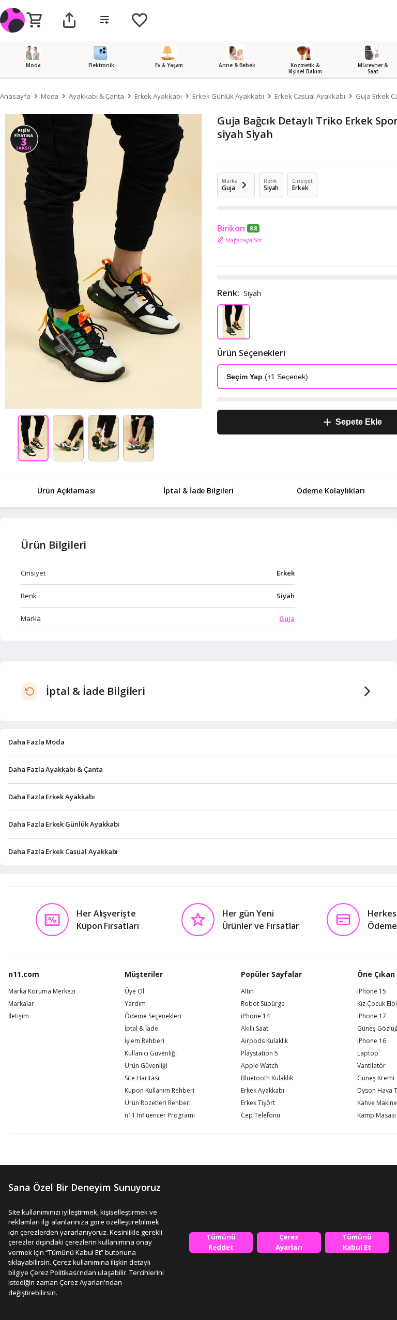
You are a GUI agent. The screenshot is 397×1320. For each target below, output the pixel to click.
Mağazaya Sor (244, 240)
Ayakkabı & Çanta (96, 96)
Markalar (21, 1004)
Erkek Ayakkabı (158, 96)
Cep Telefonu (260, 1115)
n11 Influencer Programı (160, 1115)
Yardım (135, 1004)
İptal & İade (141, 1028)
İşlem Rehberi (144, 1041)
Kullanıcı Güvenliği (151, 1053)
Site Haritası (142, 1078)
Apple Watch (259, 1066)
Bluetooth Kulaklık (267, 1078)
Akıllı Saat (254, 1028)
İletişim (18, 1016)
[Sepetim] (34, 20)
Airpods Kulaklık (264, 1041)
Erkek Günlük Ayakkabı (228, 96)
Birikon (231, 228)
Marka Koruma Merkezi (41, 991)
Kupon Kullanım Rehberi (159, 1090)
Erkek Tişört (258, 1103)
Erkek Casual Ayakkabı (309, 96)
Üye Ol (134, 991)
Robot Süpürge (263, 1004)
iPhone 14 (255, 1016)
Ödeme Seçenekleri (153, 1016)
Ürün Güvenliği (146, 1066)
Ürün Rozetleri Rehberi (158, 1103)
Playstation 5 (259, 1053)
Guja (287, 618)
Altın (247, 991)
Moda (50, 96)
